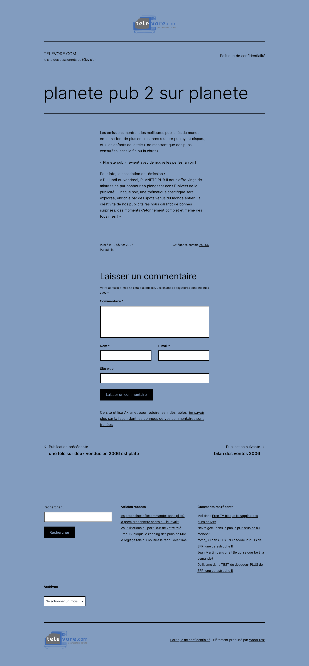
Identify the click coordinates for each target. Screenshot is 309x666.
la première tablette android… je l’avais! (150, 522)
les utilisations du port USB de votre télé (151, 528)
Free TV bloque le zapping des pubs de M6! (153, 534)
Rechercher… (54, 507)
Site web (107, 368)
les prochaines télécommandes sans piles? (153, 516)
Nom (105, 346)
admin (109, 249)
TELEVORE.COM (60, 53)
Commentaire (111, 301)
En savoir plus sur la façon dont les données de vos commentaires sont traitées (152, 418)
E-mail (164, 346)
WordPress (257, 640)
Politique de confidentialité (242, 56)
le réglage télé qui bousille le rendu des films (154, 540)
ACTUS (204, 245)
